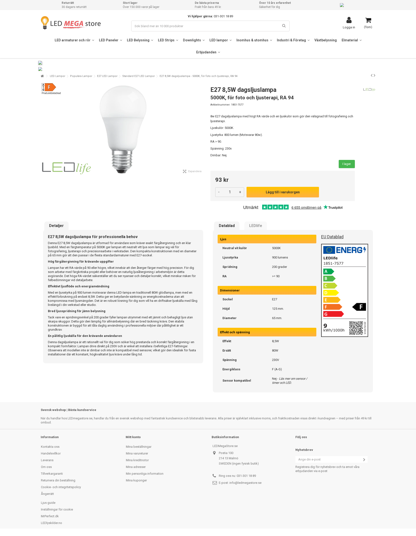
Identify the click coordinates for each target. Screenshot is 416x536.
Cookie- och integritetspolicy (61, 487)
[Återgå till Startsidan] (42, 76)
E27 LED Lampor (107, 76)
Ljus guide (48, 502)
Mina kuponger (136, 480)
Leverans (47, 460)
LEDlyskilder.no (51, 523)
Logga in (349, 27)
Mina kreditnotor (137, 460)
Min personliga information (144, 473)
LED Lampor (57, 76)
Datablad (227, 226)
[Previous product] (371, 75)
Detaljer (56, 226)
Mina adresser (136, 467)
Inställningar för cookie (57, 509)
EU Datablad (332, 236)
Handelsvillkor (51, 453)
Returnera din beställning (58, 480)
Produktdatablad (51, 93)
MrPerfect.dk (50, 516)
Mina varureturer (137, 453)
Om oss (46, 467)
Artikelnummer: (220, 104)
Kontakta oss (50, 446)
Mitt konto (133, 437)
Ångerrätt (47, 494)
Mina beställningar (138, 446)
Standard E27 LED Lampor (138, 76)
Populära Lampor (81, 76)
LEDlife (255, 226)
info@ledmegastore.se (245, 483)
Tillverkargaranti (52, 473)
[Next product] (374, 75)
